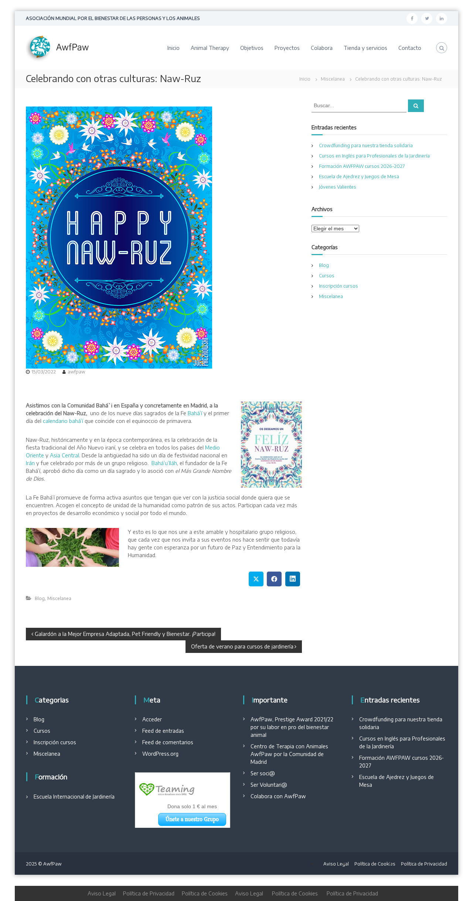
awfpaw (76, 372)
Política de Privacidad (424, 864)
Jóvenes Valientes (337, 187)
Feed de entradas (163, 731)
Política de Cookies (374, 864)
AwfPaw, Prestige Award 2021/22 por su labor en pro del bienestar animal (292, 727)
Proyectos (287, 48)
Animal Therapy (210, 48)
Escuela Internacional (59, 796)
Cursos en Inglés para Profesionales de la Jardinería (374, 156)
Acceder (152, 719)
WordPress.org (160, 754)
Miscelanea (333, 79)
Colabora (322, 48)
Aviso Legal (336, 864)
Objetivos (251, 48)
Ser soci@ (263, 773)
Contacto (409, 48)
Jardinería (103, 796)
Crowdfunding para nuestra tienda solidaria (366, 145)
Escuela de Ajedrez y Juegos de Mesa (359, 176)
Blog (40, 598)
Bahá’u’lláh (164, 463)
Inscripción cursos (338, 286)
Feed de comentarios (167, 742)
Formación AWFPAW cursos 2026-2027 (362, 166)
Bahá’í (195, 413)
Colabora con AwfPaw (278, 796)
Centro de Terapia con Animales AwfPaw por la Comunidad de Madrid (289, 754)
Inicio (173, 48)
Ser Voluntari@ (269, 785)
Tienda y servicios (365, 48)
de (88, 796)
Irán (30, 463)
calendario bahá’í (63, 421)
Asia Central (64, 455)
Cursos (326, 275)
